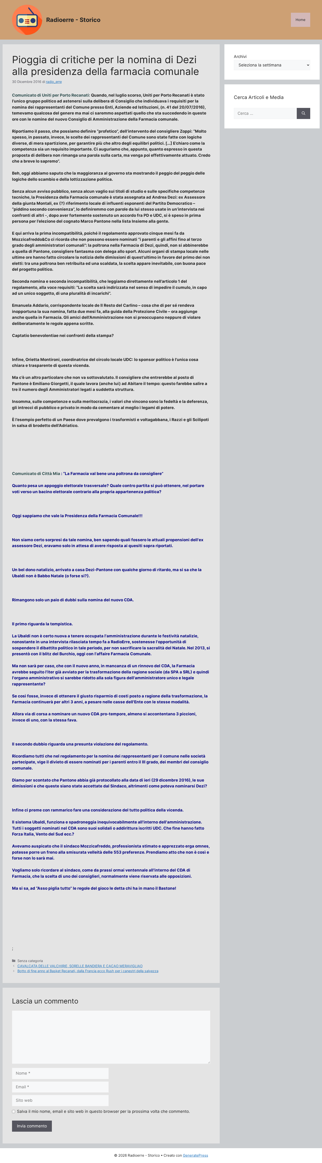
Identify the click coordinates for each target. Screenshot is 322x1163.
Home (300, 19)
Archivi (240, 56)
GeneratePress (195, 1155)
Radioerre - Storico (73, 19)
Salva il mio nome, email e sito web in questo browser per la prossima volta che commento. (103, 1111)
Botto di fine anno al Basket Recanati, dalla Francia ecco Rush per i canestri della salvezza (87, 971)
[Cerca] (303, 113)
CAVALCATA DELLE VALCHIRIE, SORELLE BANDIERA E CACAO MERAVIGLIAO (80, 966)
